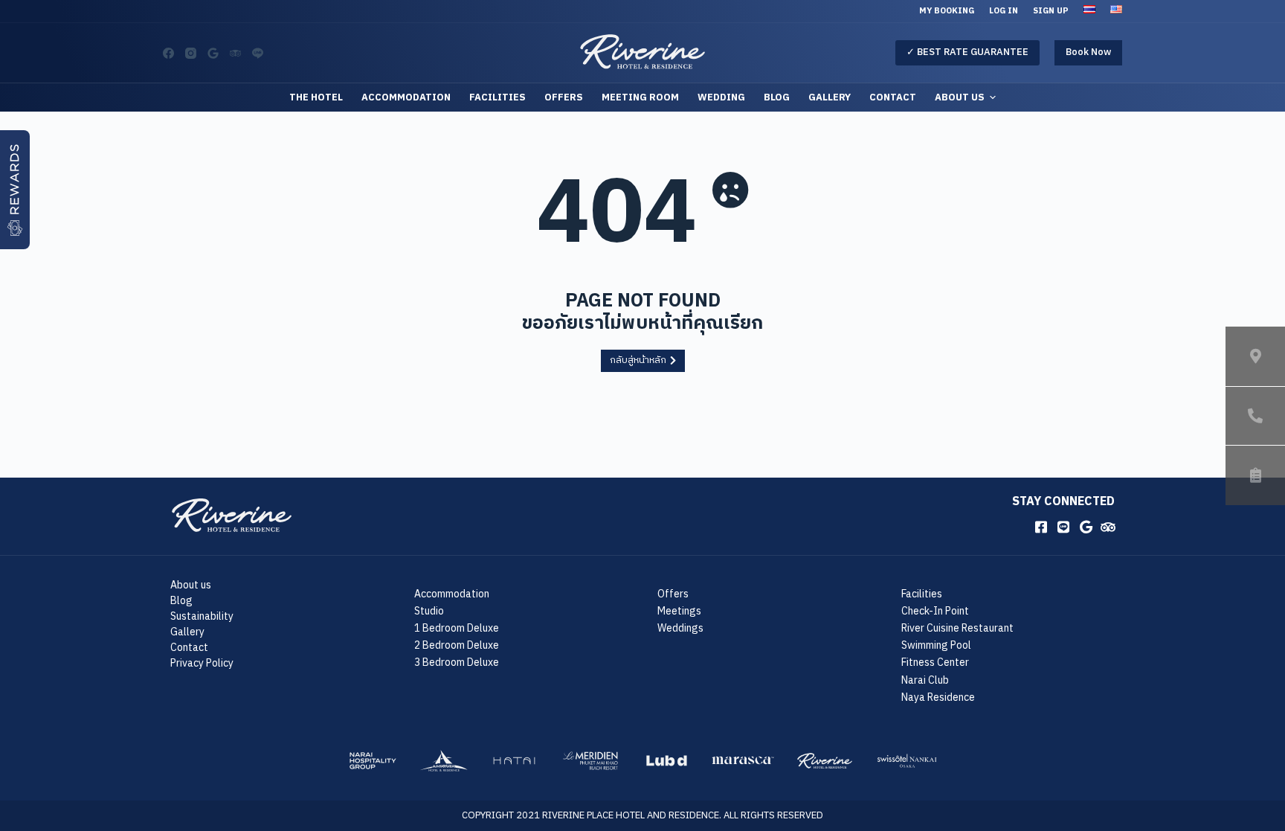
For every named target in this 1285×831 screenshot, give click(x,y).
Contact (189, 647)
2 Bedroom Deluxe (456, 645)
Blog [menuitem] (777, 97)
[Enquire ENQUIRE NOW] (1255, 475)
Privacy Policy (202, 663)
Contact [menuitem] (892, 97)
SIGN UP (1051, 11)
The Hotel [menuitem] (316, 97)
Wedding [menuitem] (721, 97)
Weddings (680, 628)
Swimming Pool (936, 645)
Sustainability (202, 616)
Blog (181, 600)
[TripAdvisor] (235, 53)
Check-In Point (935, 611)
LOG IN (1003, 11)
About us (190, 585)
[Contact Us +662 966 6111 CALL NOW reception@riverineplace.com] (1255, 416)
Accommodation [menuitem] (406, 97)
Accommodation (451, 594)
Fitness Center (935, 662)
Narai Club (925, 680)
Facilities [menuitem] (497, 97)
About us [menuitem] (960, 97)
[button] (15, 189)
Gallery (187, 632)
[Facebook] (168, 53)
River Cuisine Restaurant (957, 628)
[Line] (257, 53)
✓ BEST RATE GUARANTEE (967, 52)
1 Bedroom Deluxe (456, 628)
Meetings (679, 611)
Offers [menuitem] (563, 97)
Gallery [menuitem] (829, 97)
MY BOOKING (946, 11)
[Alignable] (213, 53)
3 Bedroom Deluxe (456, 662)
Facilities (921, 594)
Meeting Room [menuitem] (640, 97)
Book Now (1088, 52)
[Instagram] (190, 53)
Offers (673, 594)
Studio (429, 611)
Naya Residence (938, 697)
